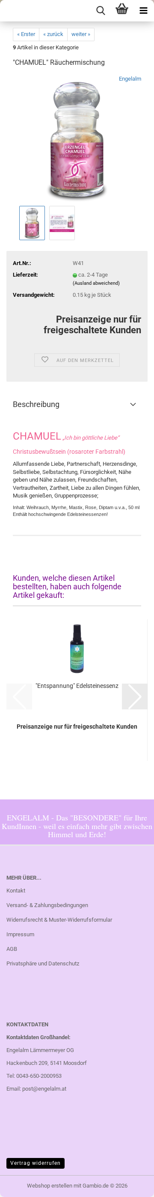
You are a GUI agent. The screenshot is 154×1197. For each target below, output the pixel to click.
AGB (11, 949)
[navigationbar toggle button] (143, 10)
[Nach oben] (130, 1184)
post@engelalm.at (44, 1088)
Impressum (20, 934)
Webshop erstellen (49, 1185)
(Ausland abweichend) (96, 283)
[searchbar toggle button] (100, 10)
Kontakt (15, 890)
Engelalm (130, 78)
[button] (135, 696)
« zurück (53, 34)
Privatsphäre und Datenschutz (42, 963)
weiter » (80, 34)
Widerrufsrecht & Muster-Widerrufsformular (59, 920)
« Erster (26, 34)
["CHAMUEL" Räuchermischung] (77, 139)
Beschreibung (36, 404)
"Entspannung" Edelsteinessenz (77, 685)
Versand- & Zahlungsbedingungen (47, 905)
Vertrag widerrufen (35, 1163)
